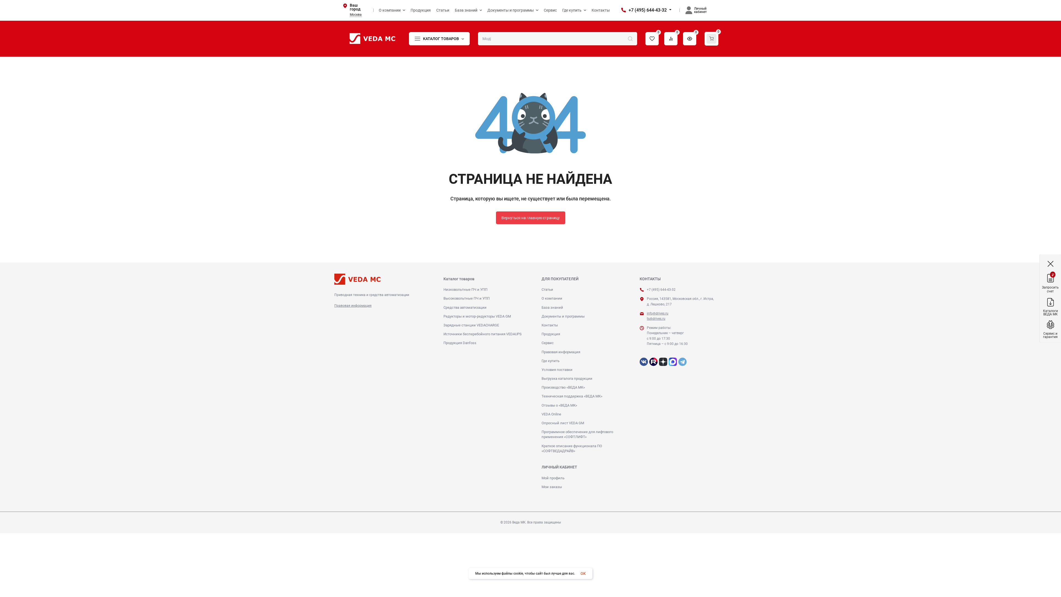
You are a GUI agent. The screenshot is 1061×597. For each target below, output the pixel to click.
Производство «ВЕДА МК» (563, 387)
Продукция (551, 334)
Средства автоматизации (465, 307)
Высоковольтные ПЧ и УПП (466, 298)
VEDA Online (551, 414)
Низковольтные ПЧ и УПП (465, 289)
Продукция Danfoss (459, 343)
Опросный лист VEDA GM (563, 423)
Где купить (551, 361)
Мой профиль (553, 478)
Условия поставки (557, 370)
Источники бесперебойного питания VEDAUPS (482, 334)
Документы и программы (563, 316)
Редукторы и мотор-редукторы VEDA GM (477, 316)
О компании (552, 298)
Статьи (547, 289)
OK (583, 573)
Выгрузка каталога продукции (567, 378)
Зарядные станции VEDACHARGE (471, 325)
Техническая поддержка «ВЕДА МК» (572, 396)
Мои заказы (552, 487)
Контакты (550, 325)
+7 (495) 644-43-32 (648, 10)
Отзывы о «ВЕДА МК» (559, 405)
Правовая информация (353, 306)
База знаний (552, 307)
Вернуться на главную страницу (530, 218)
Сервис (548, 343)
